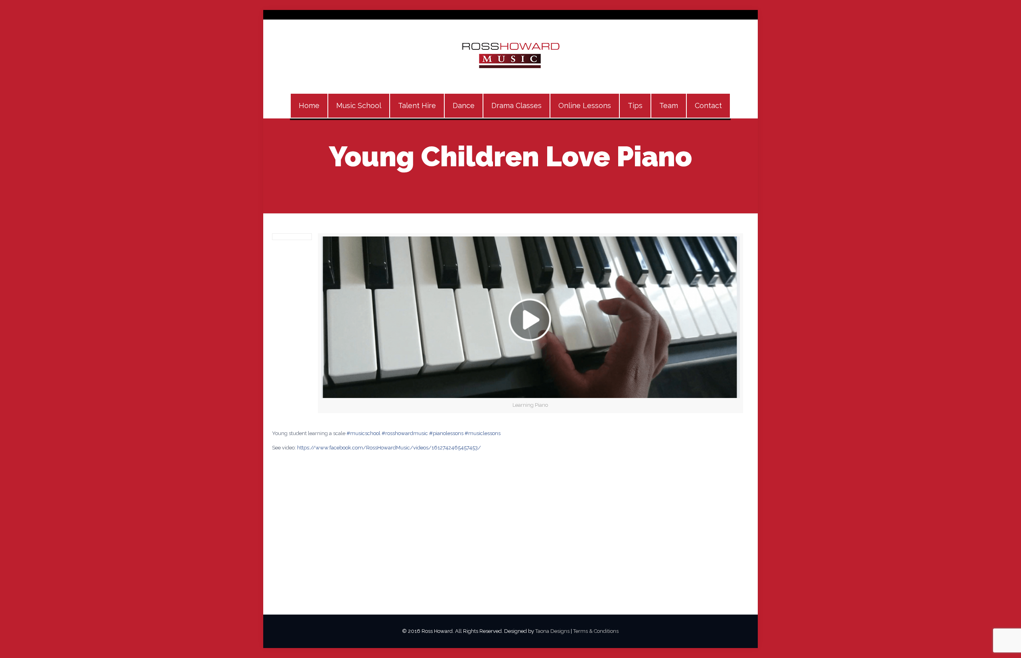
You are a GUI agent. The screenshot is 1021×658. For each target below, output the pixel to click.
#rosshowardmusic (405, 433)
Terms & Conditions (596, 631)
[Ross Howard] (510, 56)
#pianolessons (446, 433)
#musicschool (363, 433)
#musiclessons (483, 433)
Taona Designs (552, 631)
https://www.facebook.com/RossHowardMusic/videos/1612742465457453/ (389, 448)
